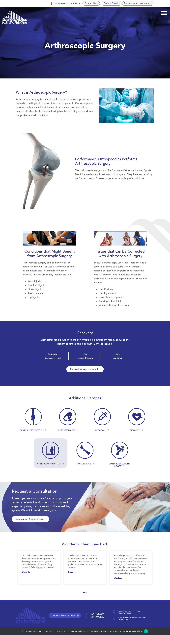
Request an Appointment (137, 3)
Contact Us (90, 3)
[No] (167, 631)
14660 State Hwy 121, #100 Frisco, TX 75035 (129, 612)
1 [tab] (84, 592)
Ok (146, 631)
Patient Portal (111, 3)
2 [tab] (86, 592)
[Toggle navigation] (163, 12)
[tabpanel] (39, 567)
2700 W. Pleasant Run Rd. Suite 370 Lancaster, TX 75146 (132, 619)
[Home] (14, 17)
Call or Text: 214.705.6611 (67, 3)
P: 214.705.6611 (97, 614)
